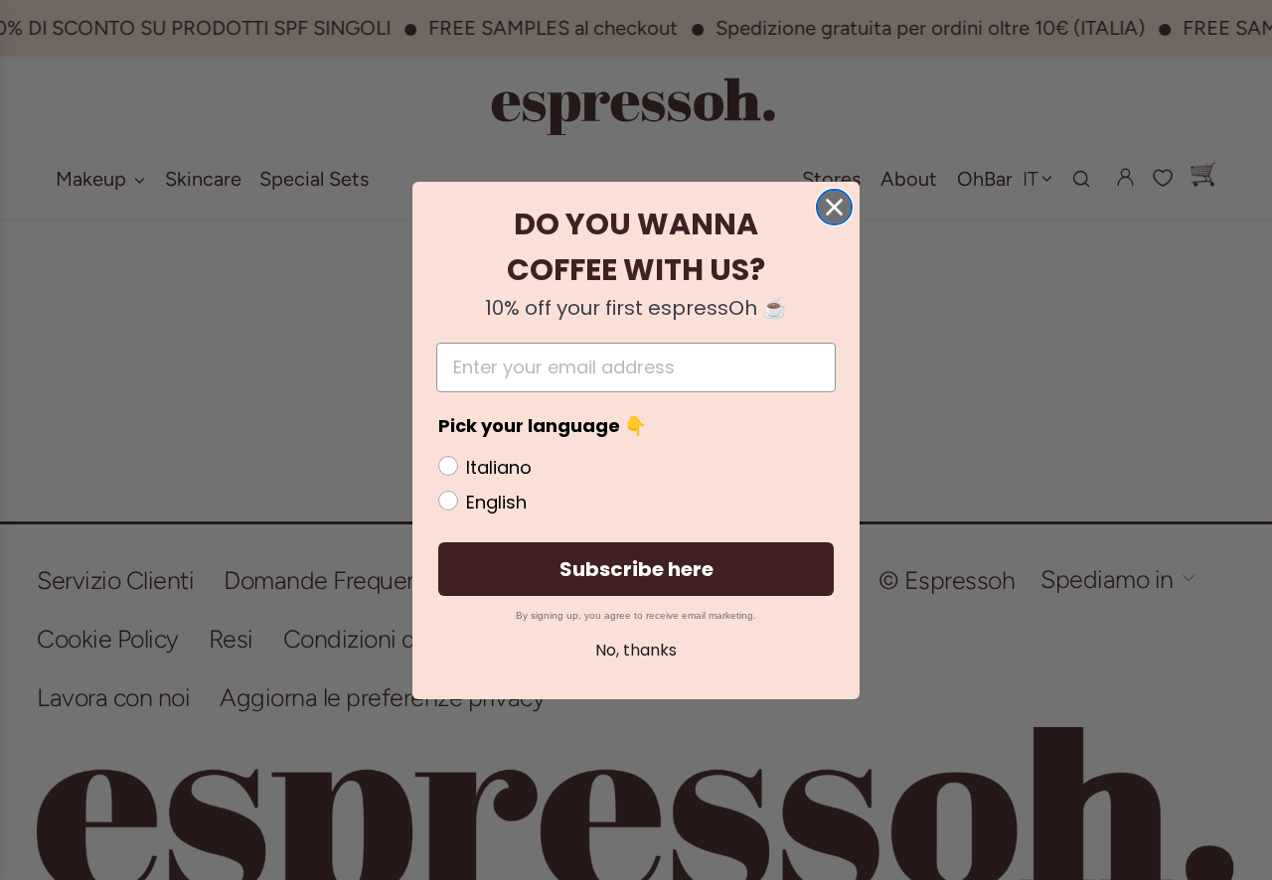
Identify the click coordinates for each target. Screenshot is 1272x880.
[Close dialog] (834, 207)
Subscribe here (636, 569)
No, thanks (636, 650)
